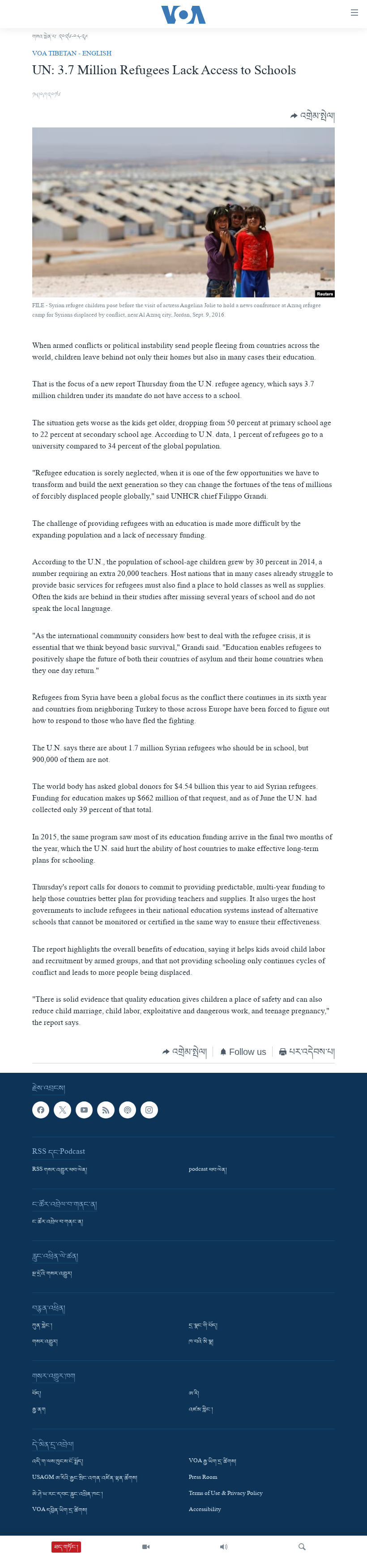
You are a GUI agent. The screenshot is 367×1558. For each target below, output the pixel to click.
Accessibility (205, 1510)
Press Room (203, 1477)
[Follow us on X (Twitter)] (62, 1109)
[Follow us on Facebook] (40, 1109)
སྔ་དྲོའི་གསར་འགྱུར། (52, 1274)
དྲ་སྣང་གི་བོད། (203, 1325)
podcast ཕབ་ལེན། (208, 1170)
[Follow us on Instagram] (149, 1109)
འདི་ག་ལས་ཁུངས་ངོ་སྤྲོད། (57, 1461)
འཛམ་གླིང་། (201, 1410)
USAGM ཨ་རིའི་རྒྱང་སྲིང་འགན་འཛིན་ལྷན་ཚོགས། (84, 1477)
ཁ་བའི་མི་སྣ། (201, 1342)
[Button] (312, 116)
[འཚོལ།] (302, 1547)
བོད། (36, 1393)
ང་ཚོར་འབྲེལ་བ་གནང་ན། (57, 1222)
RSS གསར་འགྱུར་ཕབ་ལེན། (59, 1170)
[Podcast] (127, 1109)
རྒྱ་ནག (39, 1410)
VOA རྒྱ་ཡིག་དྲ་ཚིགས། (212, 1461)
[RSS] (105, 1109)
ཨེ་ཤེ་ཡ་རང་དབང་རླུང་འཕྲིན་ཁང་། (67, 1494)
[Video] (145, 1547)
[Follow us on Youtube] (84, 1109)
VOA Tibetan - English (71, 54)
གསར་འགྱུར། (45, 1342)
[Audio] (223, 1547)
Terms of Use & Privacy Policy (226, 1494)
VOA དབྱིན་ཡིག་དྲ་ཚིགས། (59, 1510)
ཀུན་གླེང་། (42, 1325)
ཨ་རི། (194, 1393)
